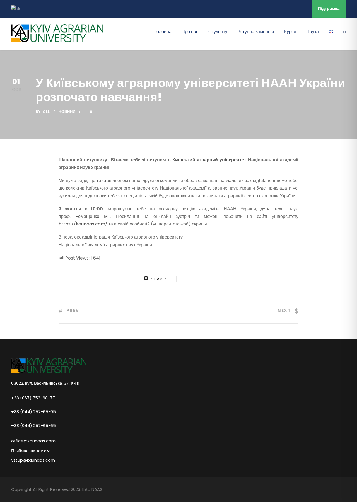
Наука (312, 31)
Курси (290, 31)
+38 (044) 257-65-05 (33, 411)
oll (46, 111)
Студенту (217, 31)
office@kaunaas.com (33, 441)
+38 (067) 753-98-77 (33, 397)
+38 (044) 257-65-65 (33, 425)
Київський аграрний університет (209, 160)
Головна (163, 31)
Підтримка (328, 8)
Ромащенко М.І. (92, 216)
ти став (104, 180)
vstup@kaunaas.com (33, 460)
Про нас (190, 31)
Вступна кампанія (255, 31)
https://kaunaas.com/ (83, 224)
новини (67, 111)
